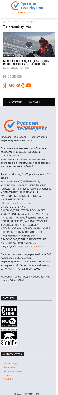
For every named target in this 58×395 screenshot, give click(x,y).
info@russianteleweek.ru (31, 246)
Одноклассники (13, 371)
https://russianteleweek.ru (16, 203)
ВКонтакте (9, 367)
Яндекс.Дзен (11, 363)
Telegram (9, 375)
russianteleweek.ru (27, 12)
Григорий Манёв (10, 68)
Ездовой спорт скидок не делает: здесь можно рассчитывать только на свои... (26, 62)
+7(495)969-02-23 (28, 181)
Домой (6, 21)
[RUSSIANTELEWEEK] (27, 5)
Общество (9, 56)
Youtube (8, 378)
